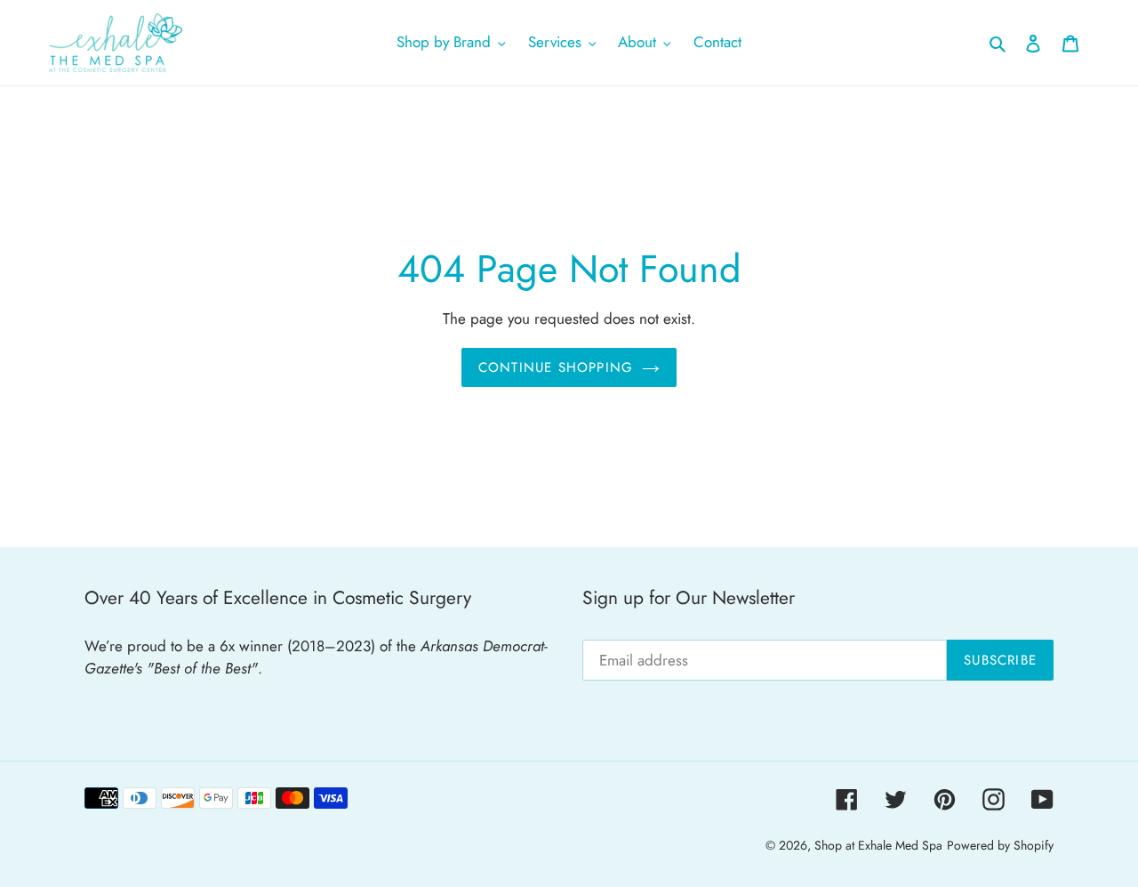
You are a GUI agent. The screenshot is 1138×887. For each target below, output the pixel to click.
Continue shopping (555, 367)
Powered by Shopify (1000, 845)
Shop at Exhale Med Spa (878, 845)
